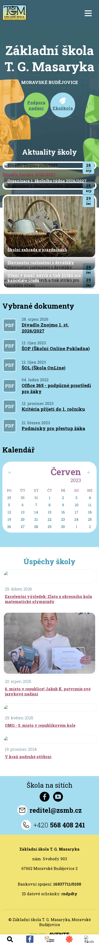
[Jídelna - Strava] (69, 939)
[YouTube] (58, 797)
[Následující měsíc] (10, 472)
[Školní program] (49, 939)
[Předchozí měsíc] (88, 472)
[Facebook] (29, 939)
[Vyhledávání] (10, 939)
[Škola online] (89, 939)
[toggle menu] (88, 13)
